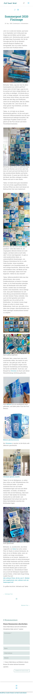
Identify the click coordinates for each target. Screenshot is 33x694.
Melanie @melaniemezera (11, 440)
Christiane (8, 443)
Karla (14, 549)
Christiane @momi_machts (11, 477)
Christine (14, 371)
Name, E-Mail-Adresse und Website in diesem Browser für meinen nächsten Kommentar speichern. (15, 664)
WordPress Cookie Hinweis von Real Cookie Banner (13, 693)
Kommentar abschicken (21, 670)
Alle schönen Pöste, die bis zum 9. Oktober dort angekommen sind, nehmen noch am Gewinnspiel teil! (16, 580)
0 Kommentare (24, 23)
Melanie (9, 404)
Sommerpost (16, 23)
